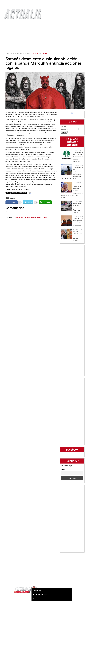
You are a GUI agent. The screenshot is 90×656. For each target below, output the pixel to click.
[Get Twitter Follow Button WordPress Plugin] (30, 193)
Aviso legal (37, 590)
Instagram (82, 2)
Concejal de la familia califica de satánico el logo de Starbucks (78, 157)
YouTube (87, 2)
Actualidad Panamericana (21, 12)
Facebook (71, 2)
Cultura (44, 53)
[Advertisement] (45, 36)
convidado (35, 53)
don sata (36, 217)
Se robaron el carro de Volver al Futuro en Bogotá (77, 208)
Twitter (76, 2)
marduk (43, 217)
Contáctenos (37, 599)
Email (63, 469)
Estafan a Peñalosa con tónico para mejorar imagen (77, 236)
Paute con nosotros (40, 594)
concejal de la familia (22, 217)
